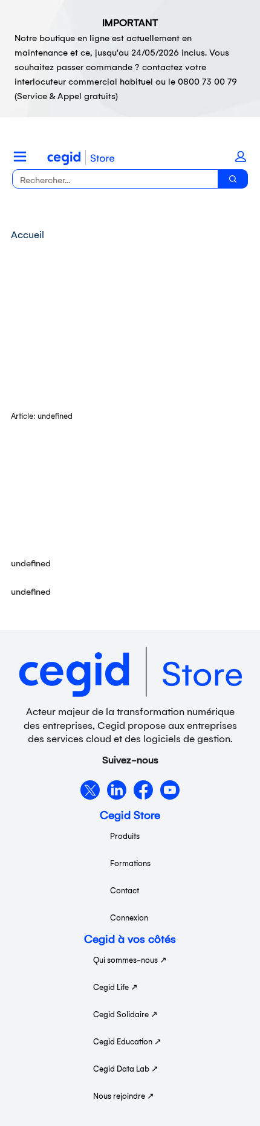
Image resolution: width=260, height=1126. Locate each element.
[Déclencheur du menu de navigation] (20, 156)
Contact (124, 890)
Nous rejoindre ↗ (123, 1095)
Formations (130, 863)
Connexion (129, 917)
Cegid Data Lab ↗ (125, 1068)
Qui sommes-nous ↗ (130, 959)
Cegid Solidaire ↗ (125, 1014)
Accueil (27, 234)
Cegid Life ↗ (115, 987)
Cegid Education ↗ (127, 1041)
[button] (240, 156)
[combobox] (110, 179)
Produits (125, 835)
